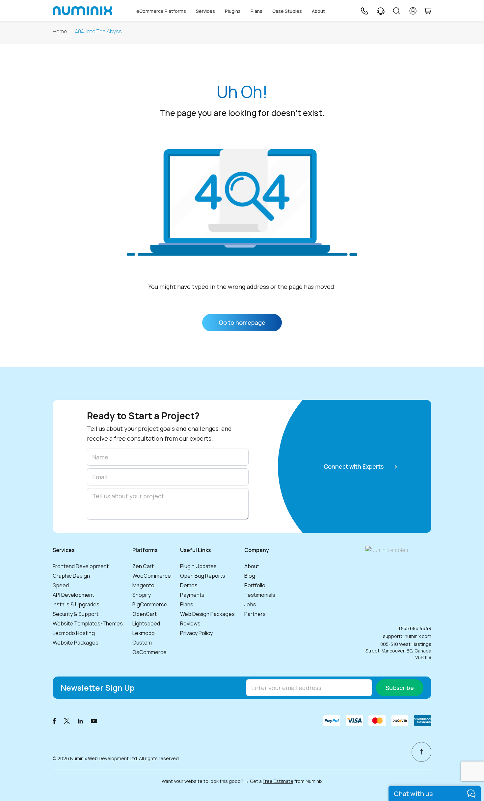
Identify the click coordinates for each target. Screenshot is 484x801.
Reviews (190, 623)
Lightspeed (146, 623)
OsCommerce (149, 652)
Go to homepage (242, 322)
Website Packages (75, 642)
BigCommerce (149, 604)
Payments (192, 594)
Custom (142, 642)
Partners (255, 614)
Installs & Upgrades (76, 604)
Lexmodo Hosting (74, 633)
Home (60, 31)
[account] (413, 11)
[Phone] (364, 10)
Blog (249, 575)
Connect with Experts (354, 466)
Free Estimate (278, 781)
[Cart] (427, 11)
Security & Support (75, 614)
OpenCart (144, 614)
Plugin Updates (198, 566)
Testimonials (259, 594)
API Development (73, 594)
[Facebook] (54, 720)
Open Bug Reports (202, 575)
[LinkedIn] (80, 720)
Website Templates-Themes (88, 623)
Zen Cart (143, 566)
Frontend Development (81, 566)
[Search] (396, 10)
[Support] (380, 10)
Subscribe (400, 688)
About (318, 11)
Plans (256, 11)
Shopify (141, 594)
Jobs (250, 604)
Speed (61, 585)
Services (205, 11)
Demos (189, 585)
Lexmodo (143, 633)
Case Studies (287, 11)
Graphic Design (71, 575)
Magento (143, 585)
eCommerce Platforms (161, 11)
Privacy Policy (196, 633)
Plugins (233, 11)
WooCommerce (151, 575)
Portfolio (254, 585)
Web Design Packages (207, 614)
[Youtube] (94, 720)
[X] (67, 720)
